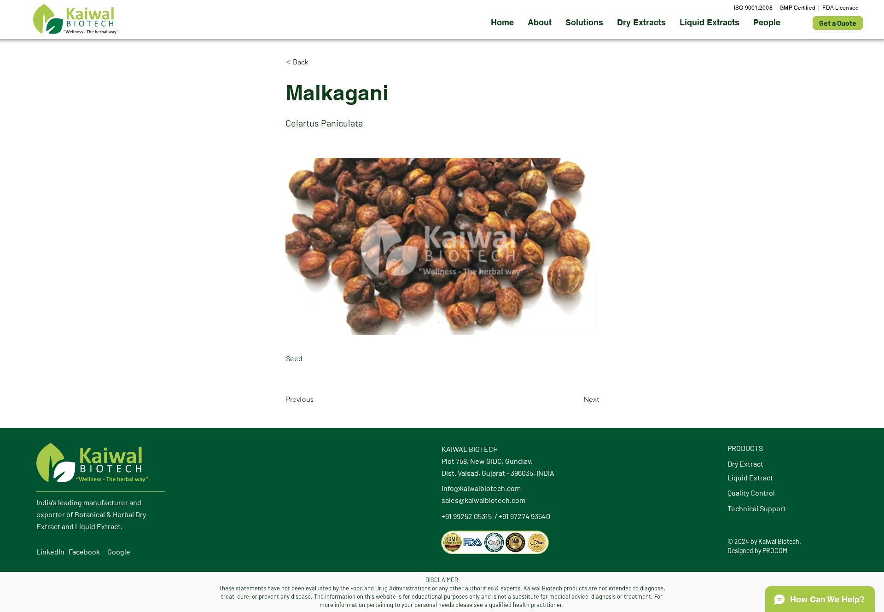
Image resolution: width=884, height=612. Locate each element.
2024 (741, 541)
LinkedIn (50, 551)
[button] (641, 22)
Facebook (84, 551)
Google (118, 551)
